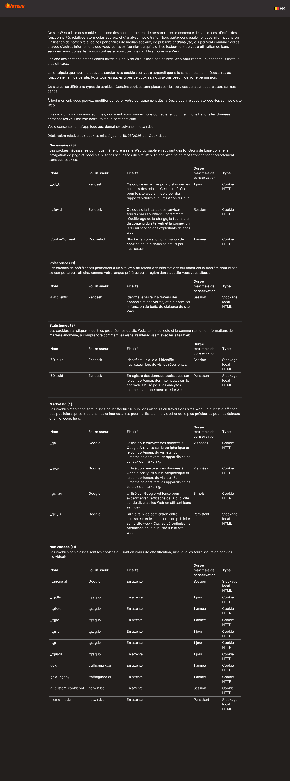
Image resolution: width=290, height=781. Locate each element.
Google (94, 443)
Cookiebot (157, 135)
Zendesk (95, 184)
